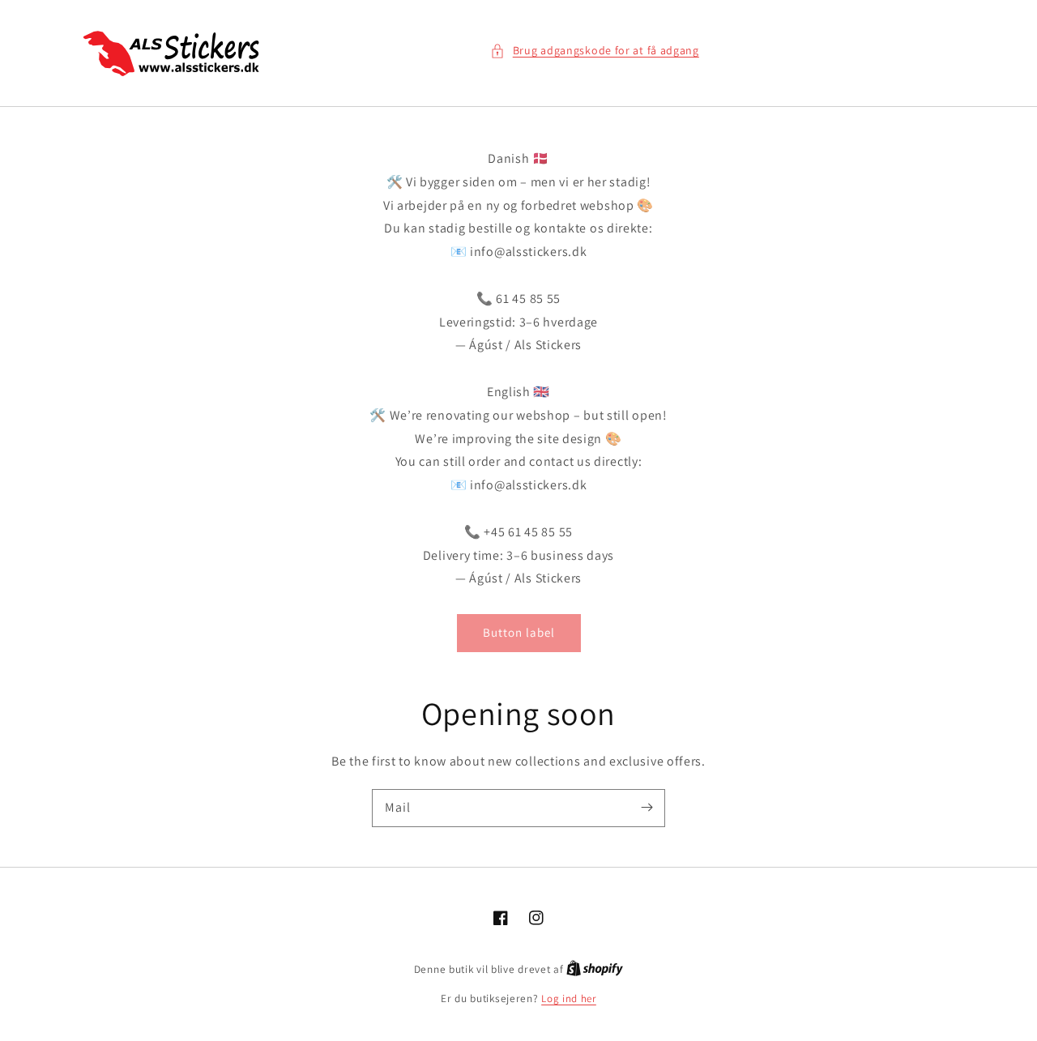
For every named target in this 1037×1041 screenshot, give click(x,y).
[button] (594, 51)
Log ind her (568, 998)
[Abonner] (646, 808)
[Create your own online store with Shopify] (594, 969)
